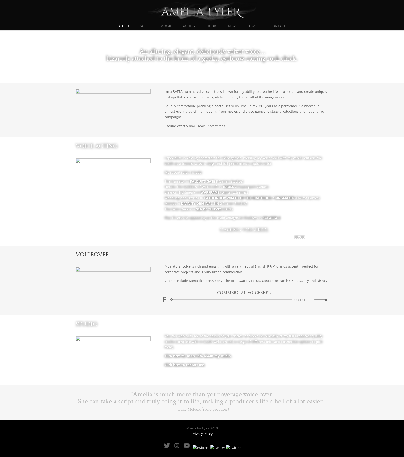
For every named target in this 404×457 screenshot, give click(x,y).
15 (134, 186)
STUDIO (211, 26)
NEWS (233, 26)
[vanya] (113, 92)
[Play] (164, 237)
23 (119, 191)
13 (126, 186)
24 (123, 191)
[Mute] (310, 237)
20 (107, 191)
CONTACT (277, 26)
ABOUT (124, 26)
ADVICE (254, 26)
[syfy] (113, 270)
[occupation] (113, 162)
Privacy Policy (202, 434)
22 (115, 191)
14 (130, 186)
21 (111, 191)
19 (103, 191)
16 (138, 186)
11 (118, 186)
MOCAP (166, 26)
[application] (244, 237)
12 (122, 186)
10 (114, 186)
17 (142, 186)
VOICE (145, 26)
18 (146, 186)
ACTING (189, 26)
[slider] (319, 237)
